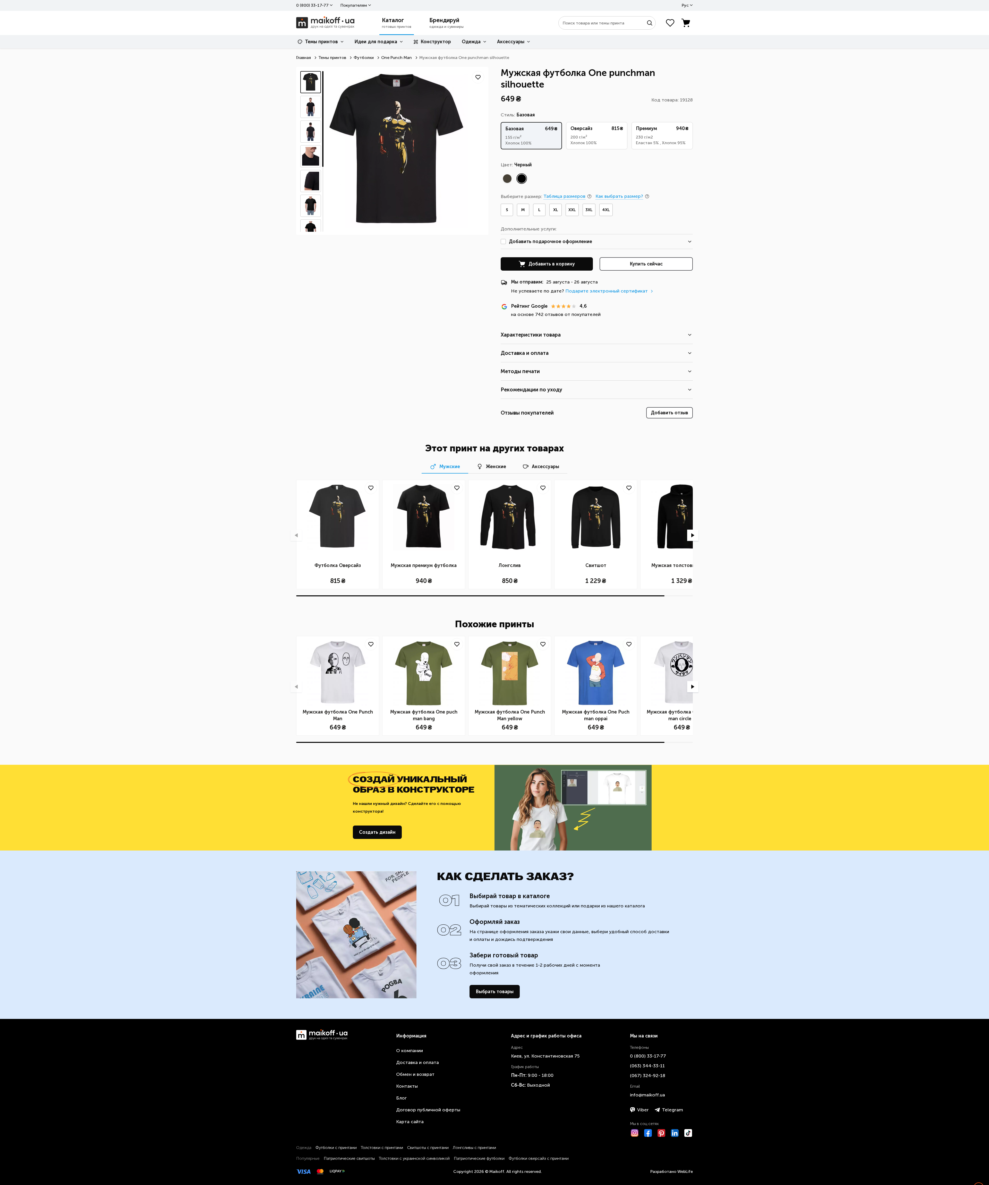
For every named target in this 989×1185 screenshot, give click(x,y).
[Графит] (507, 178)
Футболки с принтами (336, 1147)
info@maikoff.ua (647, 1095)
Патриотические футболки (479, 1158)
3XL (589, 209)
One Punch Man (396, 57)
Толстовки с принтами (382, 1147)
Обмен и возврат (415, 1074)
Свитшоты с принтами (428, 1147)
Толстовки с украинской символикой (414, 1158)
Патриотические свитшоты (349, 1158)
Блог (401, 1098)
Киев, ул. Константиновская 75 (545, 1056)
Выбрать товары (495, 991)
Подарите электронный (606, 291)
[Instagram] (634, 1133)
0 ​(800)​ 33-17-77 (312, 5)
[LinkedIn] (674, 1133)
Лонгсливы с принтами (474, 1147)
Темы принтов (321, 42)
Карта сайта (410, 1121)
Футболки (364, 57)
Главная (303, 57)
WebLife (685, 1171)
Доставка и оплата (417, 1062)
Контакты (407, 1086)
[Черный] (521, 178)
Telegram (672, 1110)
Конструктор (436, 42)
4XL (606, 209)
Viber (643, 1110)
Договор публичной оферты (428, 1110)
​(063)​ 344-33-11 (647, 1066)
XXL (572, 209)
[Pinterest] (661, 1133)
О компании (409, 1050)
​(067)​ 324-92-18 (647, 1075)
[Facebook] (648, 1133)
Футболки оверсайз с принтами (539, 1158)
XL (555, 209)
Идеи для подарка (375, 42)
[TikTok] (688, 1133)
